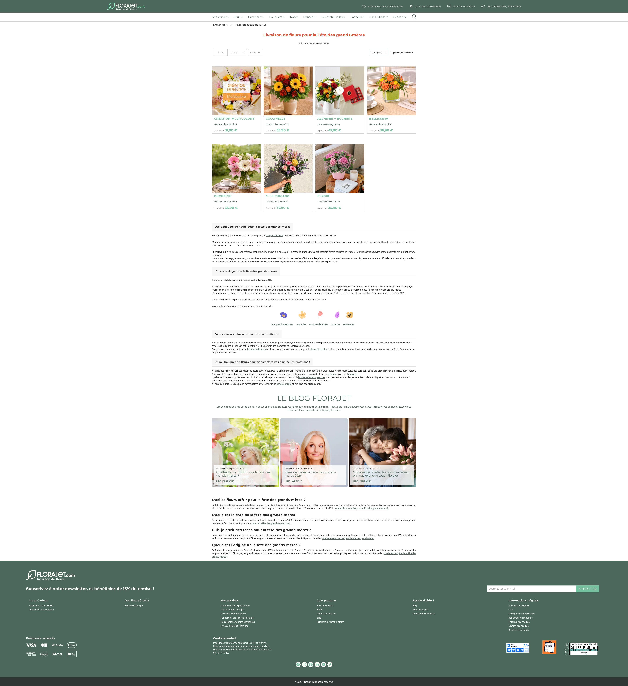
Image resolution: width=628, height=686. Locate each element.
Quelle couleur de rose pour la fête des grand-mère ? (348, 538)
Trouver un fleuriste (326, 613)
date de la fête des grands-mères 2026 (271, 523)
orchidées (353, 374)
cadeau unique (284, 384)
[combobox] (237, 52)
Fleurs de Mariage (134, 605)
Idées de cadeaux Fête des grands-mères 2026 (310, 473)
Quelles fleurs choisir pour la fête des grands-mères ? (243, 473)
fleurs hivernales (319, 349)
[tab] (221, 17)
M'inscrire (587, 589)
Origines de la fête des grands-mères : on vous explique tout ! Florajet (381, 473)
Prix (220, 52)
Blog (319, 617)
